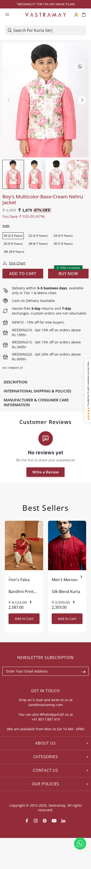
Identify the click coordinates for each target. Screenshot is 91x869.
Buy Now (68, 273)
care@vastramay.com (45, 704)
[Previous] (10, 577)
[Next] (81, 577)
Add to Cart (24, 618)
